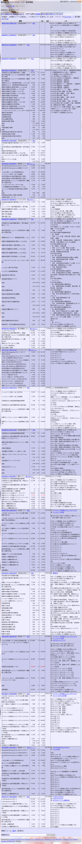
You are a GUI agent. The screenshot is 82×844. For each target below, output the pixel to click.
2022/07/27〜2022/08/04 (9, 796)
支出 (43, 14)
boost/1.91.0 (67, 839)
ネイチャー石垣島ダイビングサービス (65, 510)
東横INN (55, 573)
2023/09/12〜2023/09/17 (9, 476)
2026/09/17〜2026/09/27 (9, 35)
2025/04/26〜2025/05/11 (9, 70)
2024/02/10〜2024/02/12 (9, 328)
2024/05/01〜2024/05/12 (9, 219)
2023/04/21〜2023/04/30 (9, 573)
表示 (14, 831)
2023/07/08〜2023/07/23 (9, 510)
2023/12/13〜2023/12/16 (9, 388)
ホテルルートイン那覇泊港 (61, 800)
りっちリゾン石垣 (58, 512)
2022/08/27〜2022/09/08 (9, 694)
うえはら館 (56, 749)
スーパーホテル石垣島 (60, 695)
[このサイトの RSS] (79, 1)
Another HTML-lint (7, 841)
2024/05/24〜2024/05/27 (9, 199)
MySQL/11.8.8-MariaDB (53, 839)
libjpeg (75, 839)
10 (2, 19)
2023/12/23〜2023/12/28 (9, 350)
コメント (21, 14)
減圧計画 (9, 14)
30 (7, 19)
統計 (47, 14)
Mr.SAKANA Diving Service (61, 747)
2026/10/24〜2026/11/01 (9, 23)
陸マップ (53, 14)
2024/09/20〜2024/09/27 (9, 163)
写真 (15, 14)
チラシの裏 (10, 6)
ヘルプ (60, 14)
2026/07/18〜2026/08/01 (9, 45)
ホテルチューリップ (59, 640)
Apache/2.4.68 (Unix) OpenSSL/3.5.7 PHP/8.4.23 (26, 839)
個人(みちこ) (31, 199)
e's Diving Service (58, 796)
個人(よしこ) (31, 163)
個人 (34, 23)
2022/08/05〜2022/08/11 (9, 747)
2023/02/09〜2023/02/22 (9, 636)
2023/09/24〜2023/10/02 (9, 430)
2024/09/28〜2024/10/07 (9, 140)
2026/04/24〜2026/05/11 (9, 59)
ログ (3, 14)
